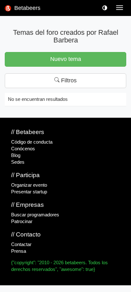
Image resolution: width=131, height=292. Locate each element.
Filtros (68, 80)
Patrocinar (21, 221)
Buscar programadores (35, 214)
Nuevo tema (65, 59)
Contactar (21, 244)
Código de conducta (31, 142)
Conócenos (23, 148)
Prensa (18, 251)
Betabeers (26, 8)
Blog (15, 155)
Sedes (17, 162)
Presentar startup (29, 191)
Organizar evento (29, 185)
